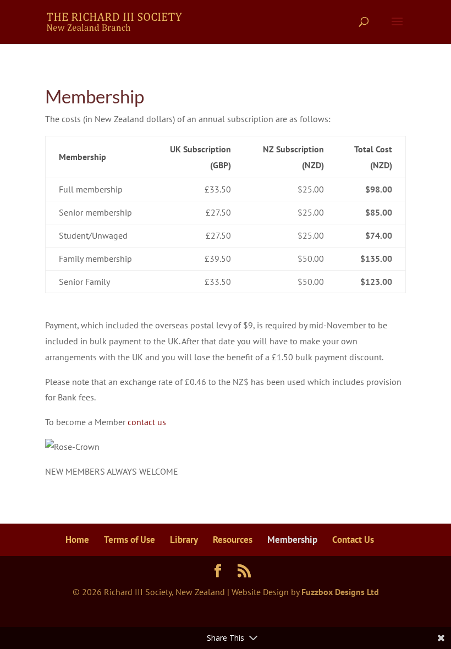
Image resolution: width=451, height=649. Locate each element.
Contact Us (353, 540)
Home (77, 540)
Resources (232, 540)
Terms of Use (129, 540)
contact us (147, 421)
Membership (292, 540)
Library (184, 540)
